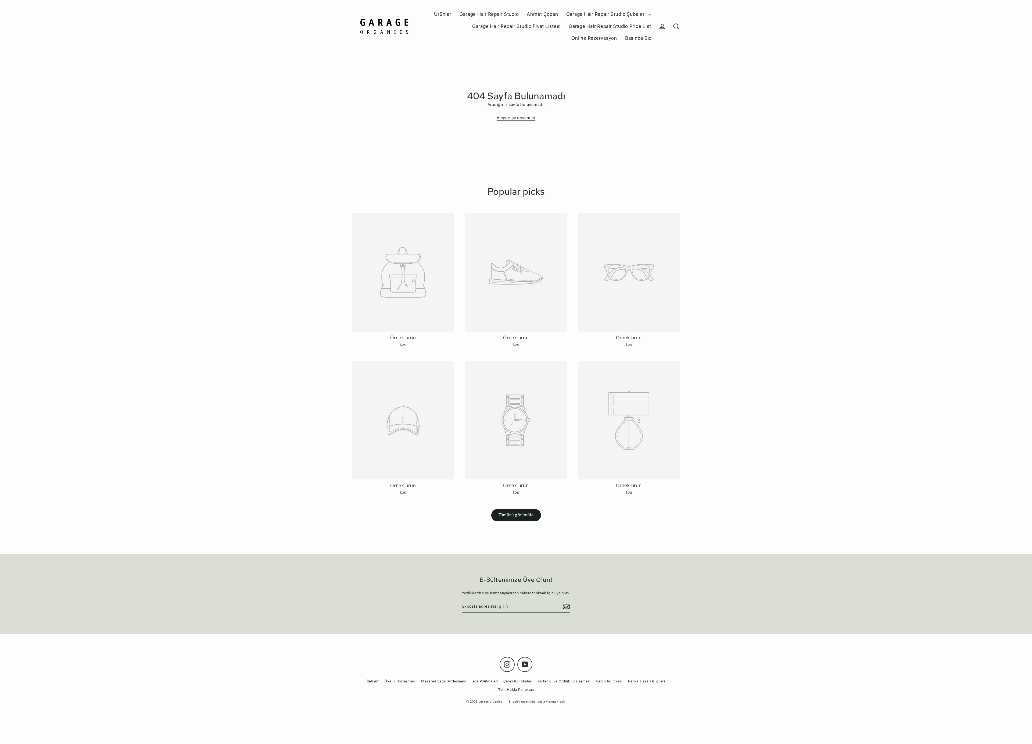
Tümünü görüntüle (516, 515)
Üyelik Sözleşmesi (400, 681)
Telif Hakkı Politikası (516, 689)
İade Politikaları (484, 681)
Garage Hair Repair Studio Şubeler (606, 14)
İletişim (373, 681)
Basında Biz (638, 38)
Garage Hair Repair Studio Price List (610, 26)
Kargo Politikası (609, 681)
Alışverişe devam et (516, 118)
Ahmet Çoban (542, 14)
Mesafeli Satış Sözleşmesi (443, 681)
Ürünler (442, 14)
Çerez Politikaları (518, 681)
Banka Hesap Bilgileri (646, 681)
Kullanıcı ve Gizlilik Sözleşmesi (564, 681)
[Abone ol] (565, 607)
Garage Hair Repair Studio (489, 14)
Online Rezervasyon (594, 38)
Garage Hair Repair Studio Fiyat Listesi (516, 26)
